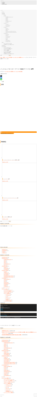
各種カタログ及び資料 (7, 52)
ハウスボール (8, 295)
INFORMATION (4, 250)
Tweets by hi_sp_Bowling (3, 315)
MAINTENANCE (6, 283)
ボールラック (8, 297)
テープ (7, 38)
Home (1, 57)
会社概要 (3, 3)
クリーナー (7, 34)
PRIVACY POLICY (4, 4)
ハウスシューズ (8, 294)
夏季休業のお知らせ (5, 330)
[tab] (19, 81)
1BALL (5, 260)
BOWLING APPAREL (5, 270)
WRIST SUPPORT (6, 279)
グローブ (7, 35)
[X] (18, 76)
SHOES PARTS (6, 268)
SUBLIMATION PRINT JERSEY (9, 362)
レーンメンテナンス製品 (7, 51)
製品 (4, 57)
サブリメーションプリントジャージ (11, 31)
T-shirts (5, 271)
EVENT (3, 251)
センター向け (4, 46)
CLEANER (5, 284)
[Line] (18, 79)
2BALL (5, 261)
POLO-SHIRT (6, 274)
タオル (7, 39)
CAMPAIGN (4, 252)
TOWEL (5, 285)
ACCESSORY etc (6, 286)
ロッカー (7, 298)
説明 (3, 81)
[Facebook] (18, 77)
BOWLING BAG (4, 258)
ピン (6, 296)
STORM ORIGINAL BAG (7, 259)
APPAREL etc (6, 272)
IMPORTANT (4, 249)
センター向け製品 (9, 57)
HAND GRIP (6, 282)
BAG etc (5, 349)
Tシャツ (7, 28)
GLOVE (5, 280)
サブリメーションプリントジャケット (11, 32)
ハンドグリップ (8, 36)
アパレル (5, 27)
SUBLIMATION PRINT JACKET (9, 363)
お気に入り (3, 45)
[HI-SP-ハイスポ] (3, 66)
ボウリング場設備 (6, 50)
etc (2, 376)
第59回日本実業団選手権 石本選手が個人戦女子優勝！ (12, 334)
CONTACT (3, 2)
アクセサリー (8, 26)
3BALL (5, 262)
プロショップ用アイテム (7, 49)
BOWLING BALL (4, 257)
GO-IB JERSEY (6, 273)
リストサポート (8, 40)
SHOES (5, 267)
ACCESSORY (6, 269)
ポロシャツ (7, 29)
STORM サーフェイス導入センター (9, 44)
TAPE (5, 281)
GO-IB (7, 30)
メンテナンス (8, 37)
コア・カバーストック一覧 (8, 43)
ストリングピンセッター (7, 47)
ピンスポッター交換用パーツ (8, 48)
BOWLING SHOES (5, 350)
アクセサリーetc (8, 41)
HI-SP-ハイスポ (5, 162)
